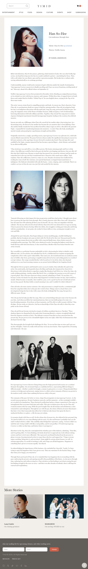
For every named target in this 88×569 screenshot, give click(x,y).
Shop (69, 12)
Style (21, 12)
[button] (78, 6)
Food (30, 12)
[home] (44, 5)
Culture (49, 12)
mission (6, 559)
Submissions (81, 12)
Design (39, 12)
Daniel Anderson (58, 58)
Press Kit (16, 559)
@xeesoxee (68, 46)
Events (60, 12)
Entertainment (8, 12)
